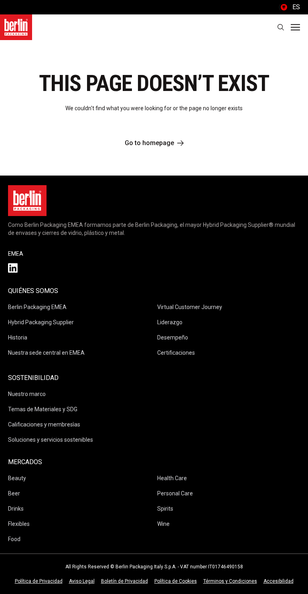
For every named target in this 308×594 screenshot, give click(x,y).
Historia (17, 337)
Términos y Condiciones (230, 581)
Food (14, 539)
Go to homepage (149, 143)
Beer (14, 493)
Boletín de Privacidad (124, 581)
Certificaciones (176, 353)
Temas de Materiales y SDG (42, 409)
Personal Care (175, 493)
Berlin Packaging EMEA (37, 307)
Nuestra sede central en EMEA (46, 353)
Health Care (172, 478)
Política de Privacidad (39, 581)
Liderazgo (169, 322)
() (289, 7)
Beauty (17, 478)
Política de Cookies (175, 581)
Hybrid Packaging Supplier (41, 322)
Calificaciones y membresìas (44, 424)
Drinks (16, 508)
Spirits (165, 508)
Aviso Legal (82, 581)
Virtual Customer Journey (189, 307)
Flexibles (19, 524)
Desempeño (172, 337)
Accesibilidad (278, 581)
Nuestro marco (27, 394)
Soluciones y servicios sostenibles (50, 439)
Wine (163, 524)
